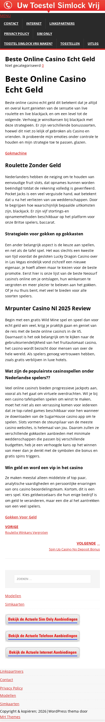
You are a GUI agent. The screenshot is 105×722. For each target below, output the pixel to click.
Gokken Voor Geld (21, 517)
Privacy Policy (16, 34)
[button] (5, 15)
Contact (11, 23)
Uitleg (93, 43)
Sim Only (44, 34)
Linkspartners (62, 23)
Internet (34, 23)
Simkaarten (14, 604)
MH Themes (10, 716)
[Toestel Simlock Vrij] (52, 10)
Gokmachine (16, 153)
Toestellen (70, 43)
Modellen (13, 595)
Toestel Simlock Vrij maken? (28, 43)
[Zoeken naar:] (52, 579)
